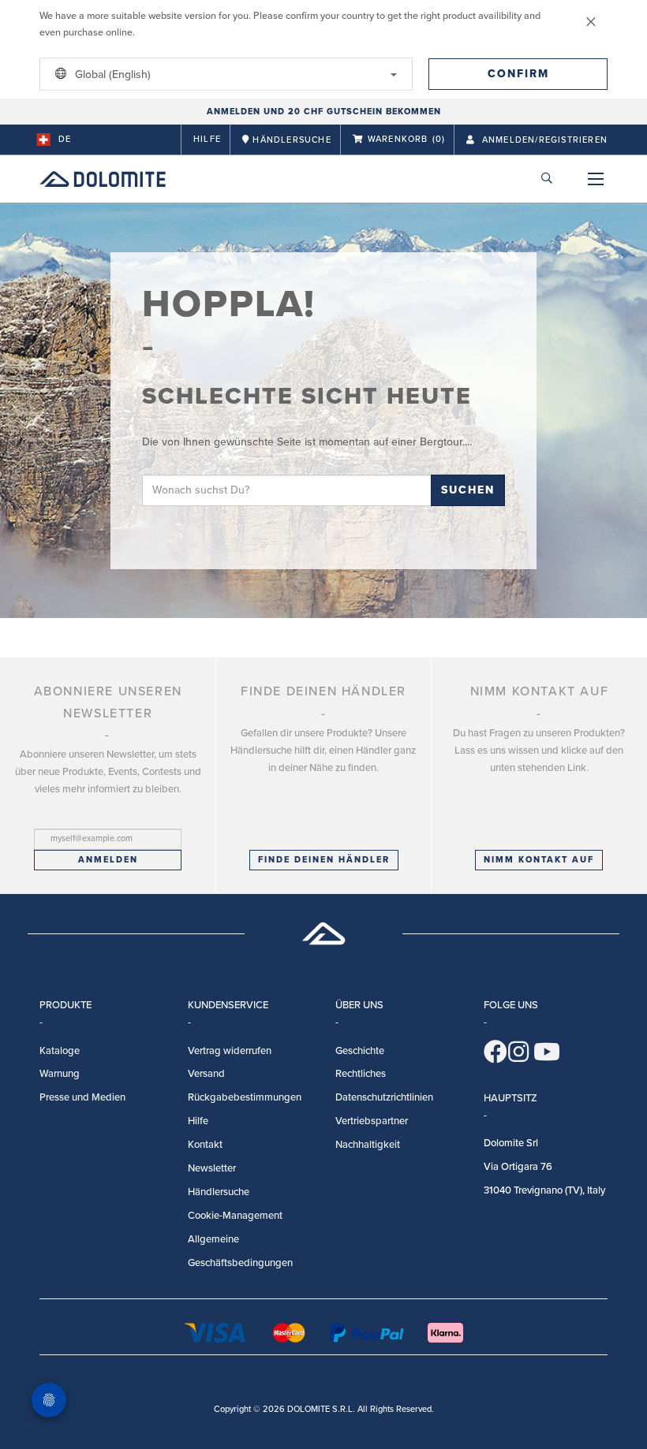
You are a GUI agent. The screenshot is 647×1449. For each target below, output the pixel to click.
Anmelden (108, 860)
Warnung (59, 1073)
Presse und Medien (82, 1097)
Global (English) (111, 74)
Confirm (518, 73)
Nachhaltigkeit (367, 1144)
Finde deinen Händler (324, 860)
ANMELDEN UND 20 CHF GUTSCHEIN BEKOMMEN (324, 111)
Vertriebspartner (371, 1121)
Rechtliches (360, 1073)
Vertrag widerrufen (229, 1051)
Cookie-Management (235, 1215)
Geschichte (359, 1051)
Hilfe (207, 139)
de (64, 139)
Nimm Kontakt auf (539, 860)
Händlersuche (218, 1192)
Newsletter (212, 1168)
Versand (206, 1073)
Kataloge (59, 1051)
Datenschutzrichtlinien (384, 1097)
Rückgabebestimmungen (244, 1097)
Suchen (468, 490)
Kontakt (205, 1144)
